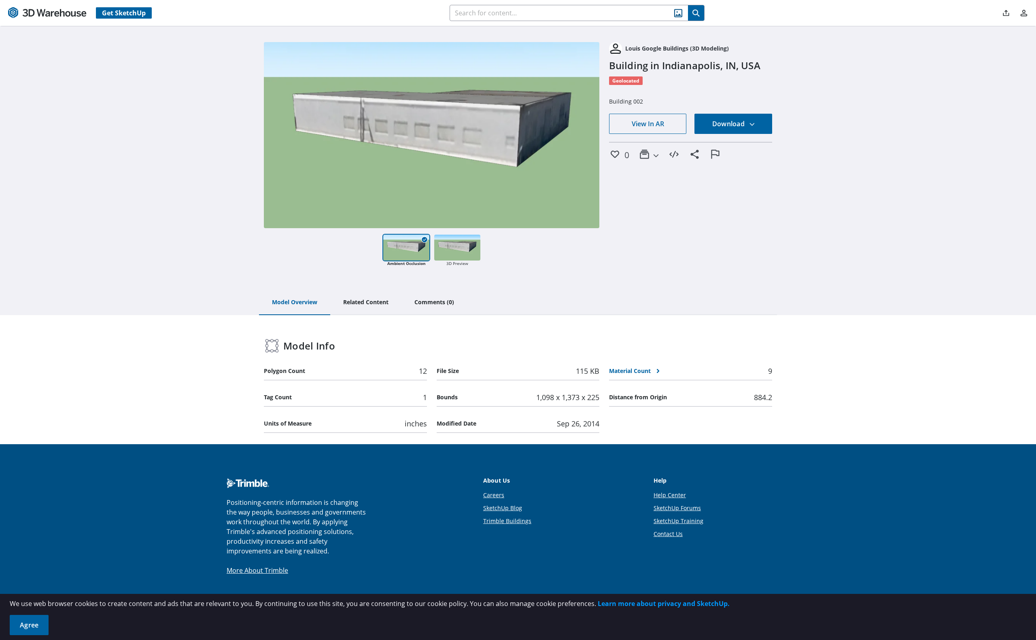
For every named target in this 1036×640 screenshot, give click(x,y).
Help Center (670, 495)
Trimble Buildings (507, 521)
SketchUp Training (678, 521)
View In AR (648, 123)
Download (729, 123)
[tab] (294, 302)
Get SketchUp (124, 12)
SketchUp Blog (502, 508)
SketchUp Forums (677, 508)
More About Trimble (257, 570)
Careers (493, 495)
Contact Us (668, 534)
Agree (29, 625)
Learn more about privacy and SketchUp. (664, 603)
